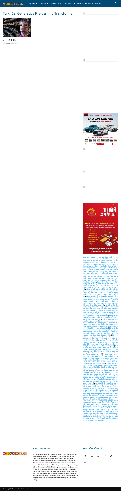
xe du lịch (90, 383)
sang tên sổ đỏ (91, 268)
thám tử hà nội (66, 463)
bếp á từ (115, 416)
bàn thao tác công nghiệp (97, 323)
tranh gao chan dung (96, 299)
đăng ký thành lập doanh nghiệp (45, 460)
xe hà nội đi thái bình (105, 386)
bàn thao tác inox (44, 463)
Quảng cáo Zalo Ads (60, 469)
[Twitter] (110, 456)
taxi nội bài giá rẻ (104, 379)
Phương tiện (55, 3)
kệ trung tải (111, 312)
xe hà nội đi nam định (104, 385)
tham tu (90, 264)
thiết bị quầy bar (108, 346)
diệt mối (102, 291)
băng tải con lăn (102, 315)
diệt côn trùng (89, 257)
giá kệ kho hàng (96, 321)
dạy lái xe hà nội (101, 388)
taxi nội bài (91, 379)
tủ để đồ (95, 314)
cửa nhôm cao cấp (95, 354)
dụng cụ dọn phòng (90, 415)
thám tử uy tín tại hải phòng (100, 372)
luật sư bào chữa (93, 260)
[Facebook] (85, 456)
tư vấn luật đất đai (72, 475)
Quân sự (67, 3)
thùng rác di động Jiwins (98, 399)
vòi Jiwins (93, 395)
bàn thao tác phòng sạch (95, 310)
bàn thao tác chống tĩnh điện (100, 335)
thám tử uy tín (102, 282)
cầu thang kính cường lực (97, 356)
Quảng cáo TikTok (98, 362)
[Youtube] (85, 462)
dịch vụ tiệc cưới (100, 392)
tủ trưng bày (99, 303)
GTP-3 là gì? (9, 39)
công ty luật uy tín (96, 278)
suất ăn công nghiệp (106, 390)
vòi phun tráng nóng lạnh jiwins (104, 401)
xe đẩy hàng (94, 377)
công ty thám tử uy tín (94, 296)
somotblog (6, 43)
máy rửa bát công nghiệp (99, 307)
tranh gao (90, 259)
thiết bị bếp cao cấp (109, 367)
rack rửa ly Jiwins (95, 406)
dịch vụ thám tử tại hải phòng (94, 369)
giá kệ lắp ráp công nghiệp (104, 331)
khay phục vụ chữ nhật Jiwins (101, 408)
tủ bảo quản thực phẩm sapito (55, 475)
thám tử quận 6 (100, 266)
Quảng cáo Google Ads (96, 363)
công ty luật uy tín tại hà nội (97, 289)
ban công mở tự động (100, 358)
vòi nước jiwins (93, 397)
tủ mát (92, 418)
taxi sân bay (107, 381)
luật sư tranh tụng (97, 376)
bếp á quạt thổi (91, 420)
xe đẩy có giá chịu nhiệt (96, 312)
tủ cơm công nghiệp (103, 418)
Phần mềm (6, 36)
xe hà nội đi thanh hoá (104, 383)
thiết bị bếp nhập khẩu (91, 367)
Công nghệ (31, 3)
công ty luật (93, 271)
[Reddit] (104, 456)
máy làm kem (91, 308)
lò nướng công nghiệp (108, 338)
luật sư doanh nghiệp (96, 269)
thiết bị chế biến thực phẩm (100, 347)
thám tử (98, 259)
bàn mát (101, 305)
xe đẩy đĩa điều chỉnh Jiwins (100, 403)
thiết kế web (107, 259)
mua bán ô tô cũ (40, 465)
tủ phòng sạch (105, 314)
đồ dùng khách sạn (111, 413)
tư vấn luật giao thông (108, 273)
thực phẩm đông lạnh (92, 365)
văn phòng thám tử (102, 280)
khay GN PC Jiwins (95, 411)
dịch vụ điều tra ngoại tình (94, 292)
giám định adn (106, 260)
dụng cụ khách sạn (96, 413)
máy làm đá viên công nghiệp (103, 344)
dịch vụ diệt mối (105, 257)
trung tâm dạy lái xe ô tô (44, 473)
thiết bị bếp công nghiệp (94, 340)
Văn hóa (88, 3)
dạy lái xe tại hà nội (56, 471)
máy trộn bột (91, 305)
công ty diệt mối (93, 291)
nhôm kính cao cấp (94, 353)
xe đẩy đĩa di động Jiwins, (107, 402)
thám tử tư (100, 301)
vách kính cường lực (100, 360)
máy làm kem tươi (104, 308)
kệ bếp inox (96, 346)
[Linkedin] (91, 456)
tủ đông (109, 305)
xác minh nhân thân (97, 294)
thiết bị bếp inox (56, 467)
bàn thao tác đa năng (107, 337)
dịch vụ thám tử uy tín (100, 283)
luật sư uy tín (89, 275)
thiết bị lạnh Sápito (110, 365)
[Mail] (98, 456)
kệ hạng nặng (92, 337)
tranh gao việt (105, 268)
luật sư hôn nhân (48, 454)
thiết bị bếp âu (110, 301)
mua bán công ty (102, 262)
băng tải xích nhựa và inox (101, 326)
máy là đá (101, 420)
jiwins (112, 393)
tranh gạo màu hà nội (102, 264)
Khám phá (42, 3)
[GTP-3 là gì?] (20, 27)
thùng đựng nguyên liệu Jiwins (100, 409)
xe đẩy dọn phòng (105, 415)
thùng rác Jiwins (103, 395)
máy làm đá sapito (59, 473)
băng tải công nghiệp (104, 317)
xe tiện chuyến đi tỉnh (96, 276)
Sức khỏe (77, 3)
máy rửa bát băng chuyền (97, 349)
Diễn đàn (98, 3)
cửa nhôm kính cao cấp (65, 460)
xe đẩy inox (45, 471)
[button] (115, 4)
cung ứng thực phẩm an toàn (97, 393)
